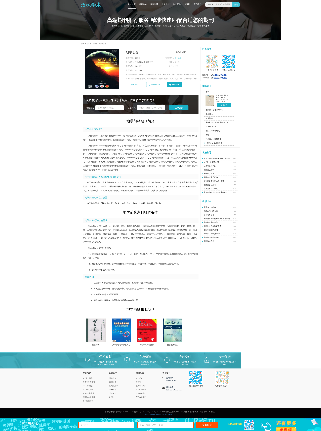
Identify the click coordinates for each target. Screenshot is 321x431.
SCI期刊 (139, 378)
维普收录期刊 (141, 393)
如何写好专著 (209, 215)
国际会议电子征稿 (211, 177)
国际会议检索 (209, 174)
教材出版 (112, 382)
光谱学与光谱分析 (147, 345)
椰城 (207, 135)
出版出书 (166, 4)
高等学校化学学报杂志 (121, 345)
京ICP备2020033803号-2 (167, 414)
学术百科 (177, 4)
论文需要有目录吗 (211, 189)
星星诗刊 (95, 345)
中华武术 (209, 114)
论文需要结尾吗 (210, 185)
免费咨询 (175, 84)
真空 (207, 92)
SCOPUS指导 (88, 390)
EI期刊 (138, 382)
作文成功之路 (211, 127)
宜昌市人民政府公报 (213, 139)
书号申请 (112, 390)
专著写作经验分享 (211, 211)
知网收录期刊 (141, 390)
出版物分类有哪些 (211, 222)
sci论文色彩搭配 (210, 166)
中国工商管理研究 (213, 131)
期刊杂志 (143, 4)
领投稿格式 (155, 84)
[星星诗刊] (96, 330)
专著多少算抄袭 (210, 207)
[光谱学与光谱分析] (147, 330)
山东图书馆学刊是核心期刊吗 (215, 192)
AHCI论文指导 (88, 393)
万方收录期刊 (141, 397)
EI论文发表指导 (89, 382)
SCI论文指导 (88, 378)
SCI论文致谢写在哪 (211, 162)
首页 (95, 44)
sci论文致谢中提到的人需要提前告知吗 (218, 158)
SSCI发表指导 (88, 386)
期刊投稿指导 (88, 401)
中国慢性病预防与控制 (214, 110)
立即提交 (207, 425)
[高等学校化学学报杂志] (121, 330)
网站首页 (132, 4)
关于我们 (197, 4)
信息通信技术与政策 (214, 143)
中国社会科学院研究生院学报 (217, 122)
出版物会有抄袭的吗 (211, 237)
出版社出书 (113, 386)
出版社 (187, 4)
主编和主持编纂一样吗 (212, 234)
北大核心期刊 (141, 386)
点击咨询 (224, 105)
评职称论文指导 (89, 397)
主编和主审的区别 (211, 230)
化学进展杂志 (172, 345)
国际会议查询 (209, 170)
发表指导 (154, 4)
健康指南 (209, 118)
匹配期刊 (134, 84)
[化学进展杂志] (172, 330)
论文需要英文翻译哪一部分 (214, 181)
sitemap (147, 414)
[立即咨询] (215, 75)
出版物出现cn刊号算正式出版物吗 (217, 219)
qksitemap (154, 414)
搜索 (236, 5)
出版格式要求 (209, 241)
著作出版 (112, 378)
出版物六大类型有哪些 (212, 226)
